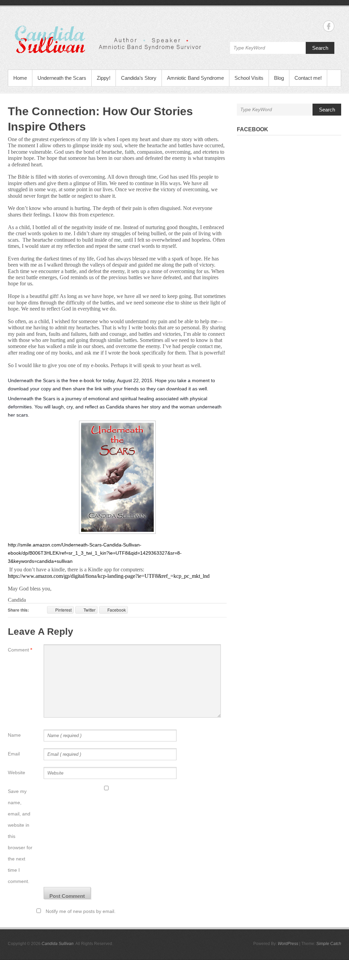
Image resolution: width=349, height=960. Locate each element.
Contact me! (308, 78)
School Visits (248, 78)
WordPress (288, 943)
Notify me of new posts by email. (81, 911)
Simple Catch (328, 943)
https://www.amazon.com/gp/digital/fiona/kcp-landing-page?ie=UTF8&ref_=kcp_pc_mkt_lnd (109, 576)
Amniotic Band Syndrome (195, 78)
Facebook (252, 129)
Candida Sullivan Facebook (328, 26)
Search (320, 48)
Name (14, 735)
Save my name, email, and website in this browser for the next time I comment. (20, 836)
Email (14, 753)
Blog (279, 78)
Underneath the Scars (61, 78)
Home (20, 78)
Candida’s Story (138, 78)
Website (16, 772)
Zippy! (103, 78)
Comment (20, 649)
